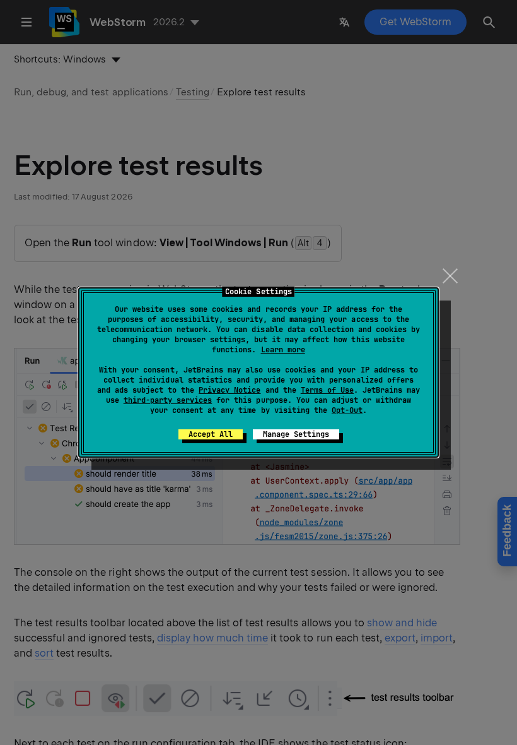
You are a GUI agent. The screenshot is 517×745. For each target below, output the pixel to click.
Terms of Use (327, 390)
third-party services (168, 400)
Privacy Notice (229, 390)
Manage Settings (296, 434)
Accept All (211, 434)
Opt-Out (347, 410)
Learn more (283, 350)
